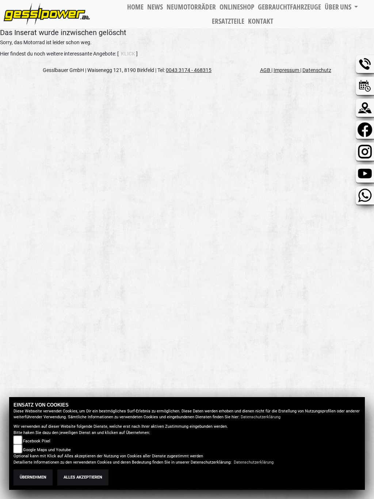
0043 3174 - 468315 (188, 70)
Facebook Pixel (36, 441)
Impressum (287, 70)
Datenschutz (316, 70)
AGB (265, 70)
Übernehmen (33, 477)
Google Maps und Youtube (47, 449)
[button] (341, 7)
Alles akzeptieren (83, 477)
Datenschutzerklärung (260, 417)
